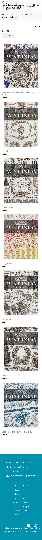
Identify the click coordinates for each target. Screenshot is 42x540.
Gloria (4, 376)
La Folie (5, 151)
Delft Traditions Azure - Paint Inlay (17, 432)
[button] (30, 6)
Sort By (7, 35)
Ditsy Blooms (7, 263)
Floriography (7, 320)
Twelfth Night (7, 207)
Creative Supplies (15, 14)
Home (4, 14)
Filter (38, 26)
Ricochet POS (32, 531)
